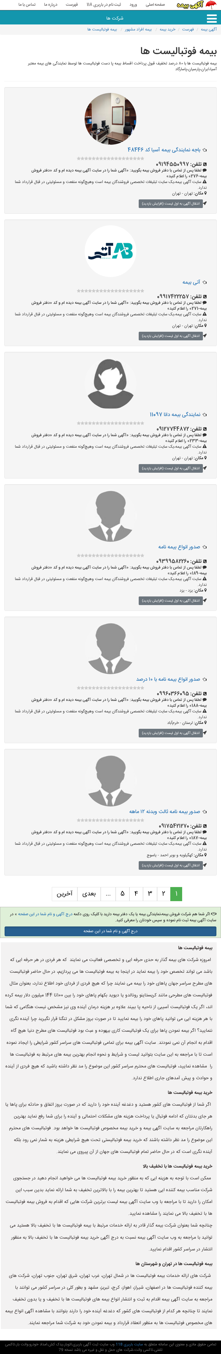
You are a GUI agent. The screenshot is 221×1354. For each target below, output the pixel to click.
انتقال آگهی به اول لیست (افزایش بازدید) (171, 204)
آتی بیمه (191, 282)
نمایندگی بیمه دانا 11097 (175, 415)
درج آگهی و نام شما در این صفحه (45, 914)
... (108, 894)
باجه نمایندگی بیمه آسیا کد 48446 (164, 150)
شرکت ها (114, 18)
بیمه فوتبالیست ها (102, 29)
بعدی (89, 894)
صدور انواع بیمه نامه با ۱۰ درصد (168, 679)
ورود (133, 4)
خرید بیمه (167, 29)
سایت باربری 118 (129, 1344)
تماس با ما (26, 4)
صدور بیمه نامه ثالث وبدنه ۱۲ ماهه (164, 812)
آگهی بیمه (209, 29)
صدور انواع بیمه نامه (179, 547)
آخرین (65, 894)
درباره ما (50, 4)
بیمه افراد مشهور (139, 29)
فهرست (72, 4)
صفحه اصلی (155, 4)
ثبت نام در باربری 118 (104, 4)
